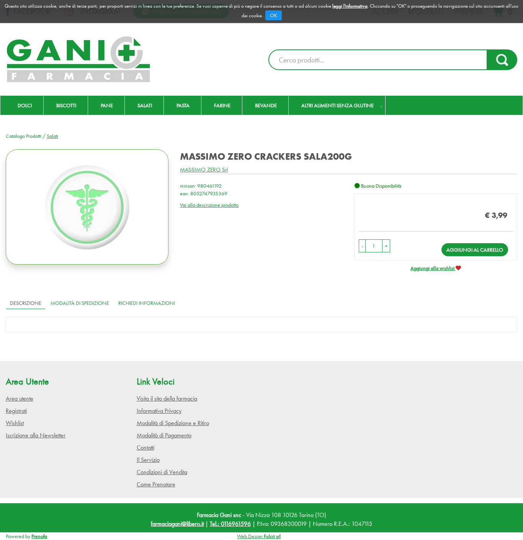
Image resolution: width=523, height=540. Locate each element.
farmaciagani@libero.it (177, 524)
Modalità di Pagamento (164, 435)
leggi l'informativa (350, 6)
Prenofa (39, 536)
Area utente (19, 398)
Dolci (25, 105)
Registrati (16, 411)
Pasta (183, 105)
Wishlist (15, 423)
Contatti (145, 447)
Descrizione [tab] (25, 302)
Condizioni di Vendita (162, 472)
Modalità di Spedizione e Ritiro (173, 423)
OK (273, 15)
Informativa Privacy (159, 411)
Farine (222, 105)
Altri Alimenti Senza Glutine (337, 105)
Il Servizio (148, 460)
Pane (107, 105)
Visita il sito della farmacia (167, 398)
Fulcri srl (272, 536)
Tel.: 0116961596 (230, 524)
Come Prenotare (156, 484)
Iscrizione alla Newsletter (35, 435)
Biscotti (66, 105)
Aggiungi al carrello (474, 249)
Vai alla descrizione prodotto (209, 204)
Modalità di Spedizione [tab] (80, 302)
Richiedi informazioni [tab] (146, 302)
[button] (362, 245)
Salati (144, 105)
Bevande (266, 105)
